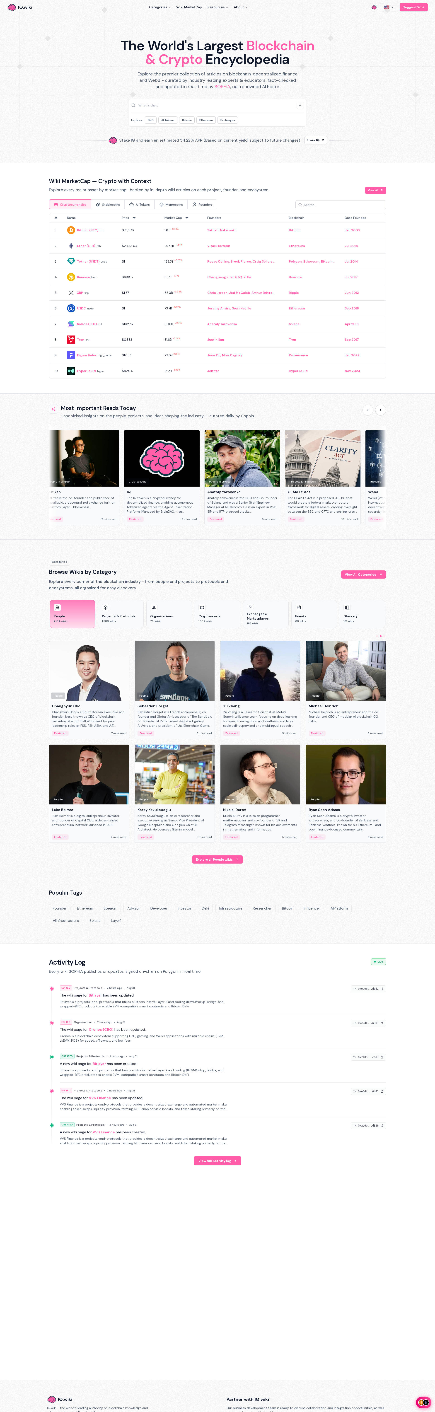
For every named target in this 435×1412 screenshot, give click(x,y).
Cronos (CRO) (101, 1029)
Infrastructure (230, 908)
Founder (60, 908)
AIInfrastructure (66, 920)
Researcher (262, 908)
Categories (158, 7)
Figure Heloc (87, 355)
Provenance (298, 355)
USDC (81, 308)
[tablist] (133, 204)
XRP (80, 293)
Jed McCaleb (239, 293)
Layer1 (116, 920)
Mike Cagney (232, 355)
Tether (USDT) (88, 261)
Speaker (110, 908)
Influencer (312, 908)
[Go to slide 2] (381, 636)
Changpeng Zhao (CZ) (224, 277)
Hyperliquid (86, 371)
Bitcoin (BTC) (87, 230)
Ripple (294, 293)
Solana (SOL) (87, 324)
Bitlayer (95, 995)
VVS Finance (100, 1098)
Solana (294, 324)
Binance (83, 277)
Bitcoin (187, 120)
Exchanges (227, 120)
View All (373, 190)
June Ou (213, 355)
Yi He (247, 277)
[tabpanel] (217, 296)
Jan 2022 (352, 355)
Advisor (133, 908)
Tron (80, 340)
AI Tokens (167, 120)
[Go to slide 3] (384, 636)
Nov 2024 (352, 371)
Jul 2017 (351, 277)
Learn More (295, 140)
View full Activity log (214, 1161)
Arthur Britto (261, 293)
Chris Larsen (217, 293)
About (239, 7)
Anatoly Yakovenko (222, 324)
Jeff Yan (213, 371)
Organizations (83, 1022)
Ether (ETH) (86, 246)
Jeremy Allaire (218, 308)
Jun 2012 (352, 293)
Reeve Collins (218, 261)
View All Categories (360, 574)
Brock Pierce (241, 261)
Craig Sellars (263, 261)
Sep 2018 (352, 308)
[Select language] (389, 7)
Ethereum (206, 120)
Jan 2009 (352, 230)
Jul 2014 (351, 246)
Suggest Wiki (413, 7)
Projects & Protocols (88, 988)
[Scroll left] (367, 410)
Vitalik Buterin (218, 246)
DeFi (151, 120)
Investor (184, 908)
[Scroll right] (380, 410)
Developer (158, 908)
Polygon (295, 261)
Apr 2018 (352, 324)
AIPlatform (339, 908)
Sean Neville (241, 308)
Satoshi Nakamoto (222, 230)
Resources (216, 7)
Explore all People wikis (214, 859)
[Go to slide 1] (377, 636)
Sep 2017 (352, 340)
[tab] (70, 204)
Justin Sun (215, 340)
